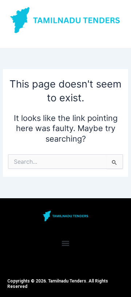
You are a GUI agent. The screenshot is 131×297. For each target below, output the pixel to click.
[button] (66, 243)
